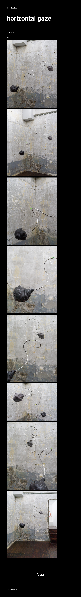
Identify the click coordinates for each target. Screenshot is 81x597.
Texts (53, 7)
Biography (48, 7)
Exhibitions (68, 7)
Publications (57, 7)
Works (73, 7)
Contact (63, 7)
